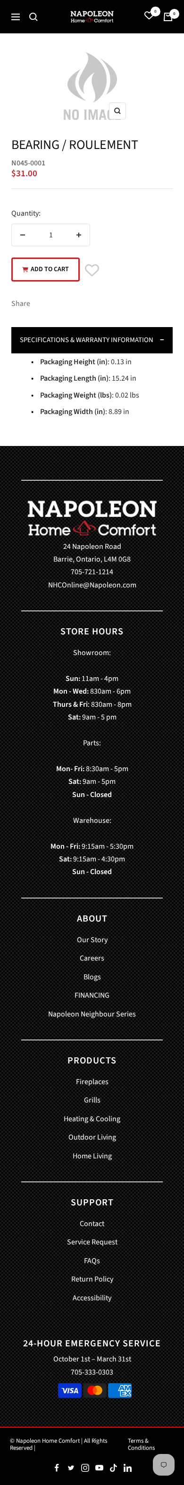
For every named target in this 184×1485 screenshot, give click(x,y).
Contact (92, 1224)
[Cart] (168, 17)
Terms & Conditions (141, 1444)
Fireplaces (92, 1082)
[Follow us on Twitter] (71, 1468)
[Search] (33, 17)
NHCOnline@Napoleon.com (92, 585)
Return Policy (92, 1279)
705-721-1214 (92, 572)
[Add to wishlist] (92, 271)
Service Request (92, 1242)
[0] (149, 16)
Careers (92, 958)
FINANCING (92, 995)
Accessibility (92, 1298)
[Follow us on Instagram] (85, 1468)
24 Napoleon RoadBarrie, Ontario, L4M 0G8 (92, 552)
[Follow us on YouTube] (99, 1468)
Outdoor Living (92, 1137)
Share (20, 303)
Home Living (92, 1156)
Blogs (92, 977)
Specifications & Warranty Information (86, 340)
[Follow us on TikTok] (113, 1468)
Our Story (92, 940)
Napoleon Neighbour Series (92, 1014)
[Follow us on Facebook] (57, 1468)
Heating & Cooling (92, 1119)
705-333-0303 (92, 1372)
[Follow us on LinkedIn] (127, 1468)
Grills (92, 1100)
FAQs (92, 1261)
